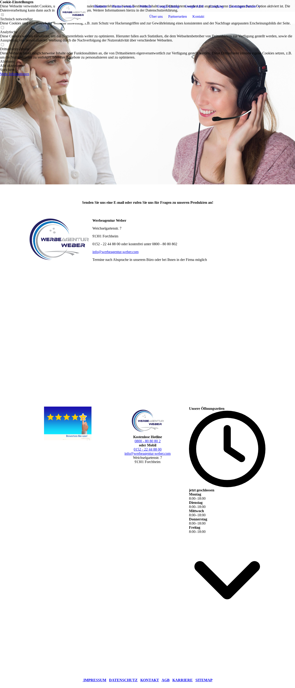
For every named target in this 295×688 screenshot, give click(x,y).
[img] (58, 11)
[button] (147, 61)
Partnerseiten (177, 16)
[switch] (2, 28)
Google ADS (194, 6)
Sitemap (203, 680)
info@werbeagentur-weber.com (115, 252)
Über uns (156, 16)
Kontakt (198, 16)
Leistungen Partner (242, 6)
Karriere (182, 680)
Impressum (94, 680)
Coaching (216, 6)
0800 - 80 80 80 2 (148, 441)
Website (145, 6)
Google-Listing (168, 6)
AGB (166, 680)
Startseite (100, 6)
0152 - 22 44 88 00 (148, 449)
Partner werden (123, 6)
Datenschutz (123, 680)
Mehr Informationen (14, 74)
